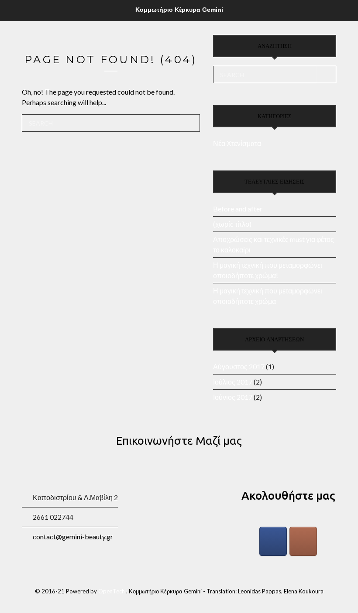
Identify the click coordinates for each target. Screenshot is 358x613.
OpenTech (112, 591)
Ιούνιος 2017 (232, 397)
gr (73, 536)
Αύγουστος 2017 (239, 366)
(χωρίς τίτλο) (232, 224)
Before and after (237, 208)
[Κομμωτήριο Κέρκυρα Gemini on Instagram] (303, 541)
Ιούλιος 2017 (232, 382)
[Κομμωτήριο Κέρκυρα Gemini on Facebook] (273, 541)
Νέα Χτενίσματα (237, 143)
